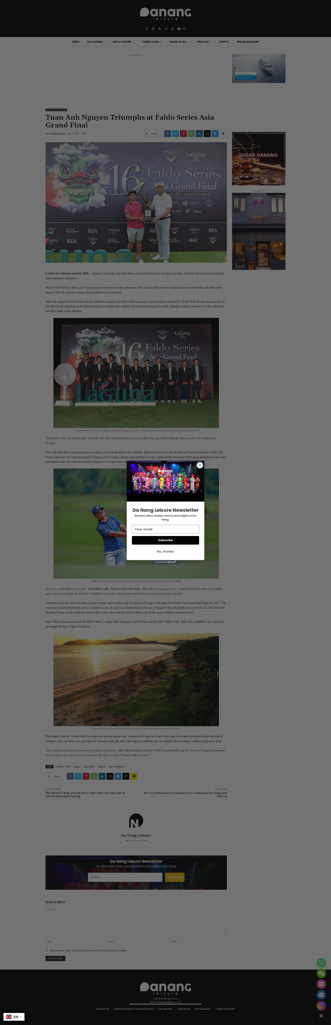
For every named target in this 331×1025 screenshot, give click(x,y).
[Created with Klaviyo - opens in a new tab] (165, 562)
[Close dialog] (200, 465)
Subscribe (165, 540)
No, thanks (165, 551)
